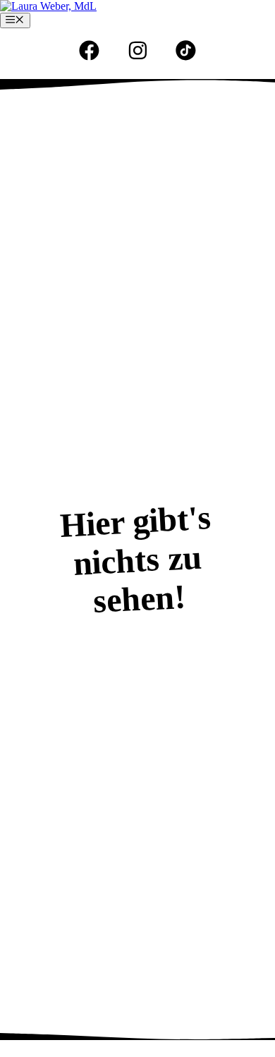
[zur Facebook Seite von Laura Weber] (89, 50)
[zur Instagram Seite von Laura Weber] (138, 50)
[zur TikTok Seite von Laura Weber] (185, 50)
